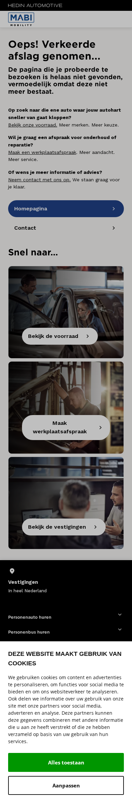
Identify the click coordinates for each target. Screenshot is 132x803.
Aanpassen (66, 785)
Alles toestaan (66, 762)
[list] (66, 580)
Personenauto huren (29, 617)
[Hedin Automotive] (35, 5)
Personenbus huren (29, 632)
